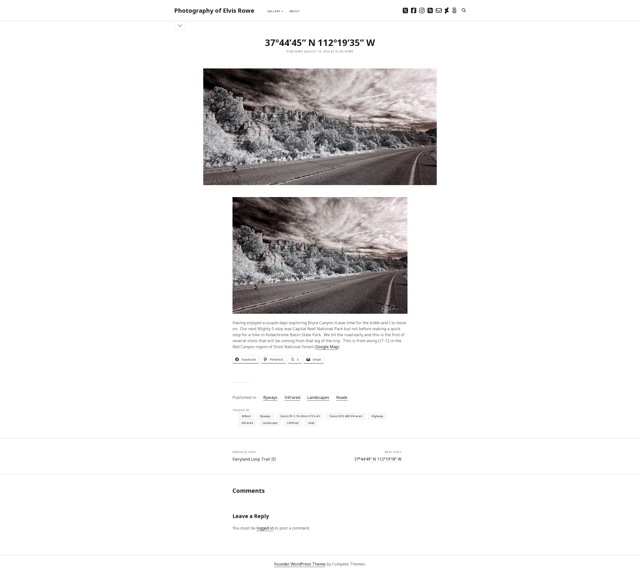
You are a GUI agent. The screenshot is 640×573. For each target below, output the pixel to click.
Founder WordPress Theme (300, 564)
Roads (342, 397)
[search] (463, 10)
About (295, 11)
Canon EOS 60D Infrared (345, 416)
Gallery (273, 11)
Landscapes (318, 397)
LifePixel (292, 423)
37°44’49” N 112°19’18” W (378, 459)
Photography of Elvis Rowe (214, 10)
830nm (246, 416)
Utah (311, 423)
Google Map (327, 346)
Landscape (270, 423)
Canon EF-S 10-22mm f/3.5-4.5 (300, 416)
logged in (265, 528)
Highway (377, 416)
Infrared (292, 397)
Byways (270, 397)
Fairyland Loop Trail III (254, 459)
